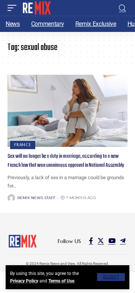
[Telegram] (123, 241)
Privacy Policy (24, 281)
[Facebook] (91, 241)
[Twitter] (101, 241)
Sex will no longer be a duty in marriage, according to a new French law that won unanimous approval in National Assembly (66, 161)
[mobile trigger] (14, 8)
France (22, 144)
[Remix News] (36, 8)
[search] (122, 8)
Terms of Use (61, 281)
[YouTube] (111, 241)
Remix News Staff (36, 197)
